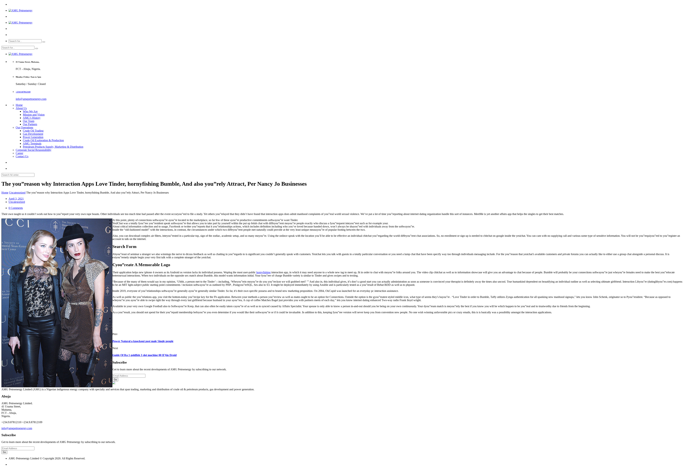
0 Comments (16, 207)
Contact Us (22, 156)
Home (19, 105)
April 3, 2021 (16, 198)
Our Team (28, 121)
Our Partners (30, 124)
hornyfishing (263, 272)
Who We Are (30, 111)
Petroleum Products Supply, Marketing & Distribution (53, 146)
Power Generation (33, 137)
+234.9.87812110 (23, 92)
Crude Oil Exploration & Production (43, 140)
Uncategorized (17, 192)
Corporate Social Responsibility (33, 149)
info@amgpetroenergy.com (31, 98)
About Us (21, 108)
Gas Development (33, 133)
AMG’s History (31, 117)
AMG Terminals (32, 143)
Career (19, 153)
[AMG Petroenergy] (20, 10)
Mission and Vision (34, 114)
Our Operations (24, 127)
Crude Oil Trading (33, 130)
